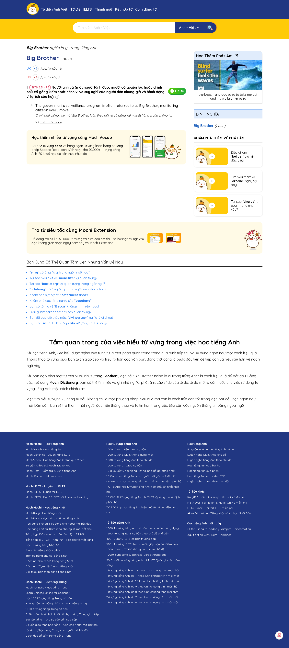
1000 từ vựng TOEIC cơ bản (124, 465)
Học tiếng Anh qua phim (203, 471)
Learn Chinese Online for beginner (47, 593)
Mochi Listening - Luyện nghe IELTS (48, 454)
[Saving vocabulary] (279, 635)
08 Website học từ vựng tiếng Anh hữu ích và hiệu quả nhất (144, 481)
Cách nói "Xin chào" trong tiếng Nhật (49, 561)
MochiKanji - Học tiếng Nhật (44, 513)
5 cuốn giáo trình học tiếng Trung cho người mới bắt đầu (62, 625)
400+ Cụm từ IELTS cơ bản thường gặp (131, 539)
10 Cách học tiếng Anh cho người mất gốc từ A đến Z (140, 476)
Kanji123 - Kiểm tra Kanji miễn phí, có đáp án (216, 497)
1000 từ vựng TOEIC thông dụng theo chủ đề (135, 549)
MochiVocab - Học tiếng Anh (44, 449)
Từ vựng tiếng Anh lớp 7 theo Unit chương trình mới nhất (142, 597)
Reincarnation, (242, 529)
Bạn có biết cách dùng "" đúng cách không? (68, 323)
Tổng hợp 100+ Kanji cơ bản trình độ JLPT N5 (55, 534)
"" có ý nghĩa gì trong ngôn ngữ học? (59, 272)
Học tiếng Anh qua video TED (206, 476)
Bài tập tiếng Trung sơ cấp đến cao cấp (51, 619)
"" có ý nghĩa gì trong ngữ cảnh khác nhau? (67, 289)
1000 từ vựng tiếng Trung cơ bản (47, 609)
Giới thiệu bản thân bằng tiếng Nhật (48, 572)
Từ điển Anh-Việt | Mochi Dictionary (48, 465)
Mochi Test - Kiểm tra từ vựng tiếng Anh (51, 471)
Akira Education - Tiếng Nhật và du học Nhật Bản (219, 513)
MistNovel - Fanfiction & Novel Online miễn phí (217, 502)
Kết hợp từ (123, 9)
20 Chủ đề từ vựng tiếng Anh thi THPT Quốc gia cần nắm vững (143, 562)
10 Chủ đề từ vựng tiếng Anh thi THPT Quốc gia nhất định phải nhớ (143, 499)
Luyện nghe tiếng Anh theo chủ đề (209, 460)
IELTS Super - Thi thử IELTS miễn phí (210, 508)
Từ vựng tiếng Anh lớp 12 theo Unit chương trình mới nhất (142, 570)
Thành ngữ (103, 9)
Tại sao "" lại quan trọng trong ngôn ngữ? (67, 284)
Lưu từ (179, 91)
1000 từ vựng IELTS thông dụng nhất (129, 454)
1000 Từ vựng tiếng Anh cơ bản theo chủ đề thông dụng (142, 528)
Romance (225, 535)
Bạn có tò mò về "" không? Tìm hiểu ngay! (64, 306)
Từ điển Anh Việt (54, 9)
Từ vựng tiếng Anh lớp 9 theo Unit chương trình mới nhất (142, 586)
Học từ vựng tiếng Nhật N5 (43, 545)
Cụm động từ (145, 9)
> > (48, 122)
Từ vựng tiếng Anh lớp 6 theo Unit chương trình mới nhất (142, 602)
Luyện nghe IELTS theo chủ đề (206, 454)
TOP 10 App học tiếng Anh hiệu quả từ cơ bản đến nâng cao (142, 510)
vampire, (226, 529)
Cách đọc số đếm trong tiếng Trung (49, 635)
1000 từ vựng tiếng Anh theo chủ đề (129, 460)
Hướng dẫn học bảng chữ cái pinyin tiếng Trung (56, 603)
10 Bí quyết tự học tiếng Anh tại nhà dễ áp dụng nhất (140, 471)
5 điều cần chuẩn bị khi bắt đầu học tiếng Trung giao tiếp (62, 614)
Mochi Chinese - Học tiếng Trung (46, 587)
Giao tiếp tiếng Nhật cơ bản (43, 550)
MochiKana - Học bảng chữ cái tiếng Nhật (53, 518)
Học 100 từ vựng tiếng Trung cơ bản (49, 598)
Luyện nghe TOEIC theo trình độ (207, 481)
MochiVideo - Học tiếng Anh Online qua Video (55, 460)
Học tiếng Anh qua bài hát (204, 465)
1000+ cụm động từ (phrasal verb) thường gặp (136, 554)
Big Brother (209, 125)
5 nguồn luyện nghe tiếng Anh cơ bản (211, 449)
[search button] (209, 27)
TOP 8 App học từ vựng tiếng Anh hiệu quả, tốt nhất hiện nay (142, 489)
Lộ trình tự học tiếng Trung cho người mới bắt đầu (57, 630)
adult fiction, (195, 535)
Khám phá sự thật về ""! (58, 295)
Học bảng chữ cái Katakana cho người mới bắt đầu (59, 529)
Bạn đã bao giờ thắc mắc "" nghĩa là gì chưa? (71, 317)
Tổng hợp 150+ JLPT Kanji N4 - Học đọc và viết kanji (59, 540)
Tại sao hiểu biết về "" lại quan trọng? (63, 278)
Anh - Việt (187, 27)
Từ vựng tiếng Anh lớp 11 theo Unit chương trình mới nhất (142, 575)
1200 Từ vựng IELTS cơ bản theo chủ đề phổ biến (137, 533)
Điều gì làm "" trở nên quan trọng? (60, 312)
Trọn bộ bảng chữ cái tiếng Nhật (46, 555)
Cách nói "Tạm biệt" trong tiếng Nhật (50, 566)
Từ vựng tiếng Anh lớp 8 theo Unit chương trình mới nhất (142, 592)
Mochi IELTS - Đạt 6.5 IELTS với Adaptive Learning (57, 497)
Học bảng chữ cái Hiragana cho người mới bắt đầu (58, 523)
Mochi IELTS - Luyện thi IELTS (44, 492)
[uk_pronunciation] (36, 68)
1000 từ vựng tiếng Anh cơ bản (126, 449)
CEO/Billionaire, (197, 529)
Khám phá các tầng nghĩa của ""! (60, 301)
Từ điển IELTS (81, 9)
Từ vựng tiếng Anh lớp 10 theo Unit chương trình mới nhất (143, 581)
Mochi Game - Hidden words (44, 476)
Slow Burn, (211, 535)
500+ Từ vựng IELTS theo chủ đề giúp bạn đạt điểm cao (142, 544)
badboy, (214, 529)
